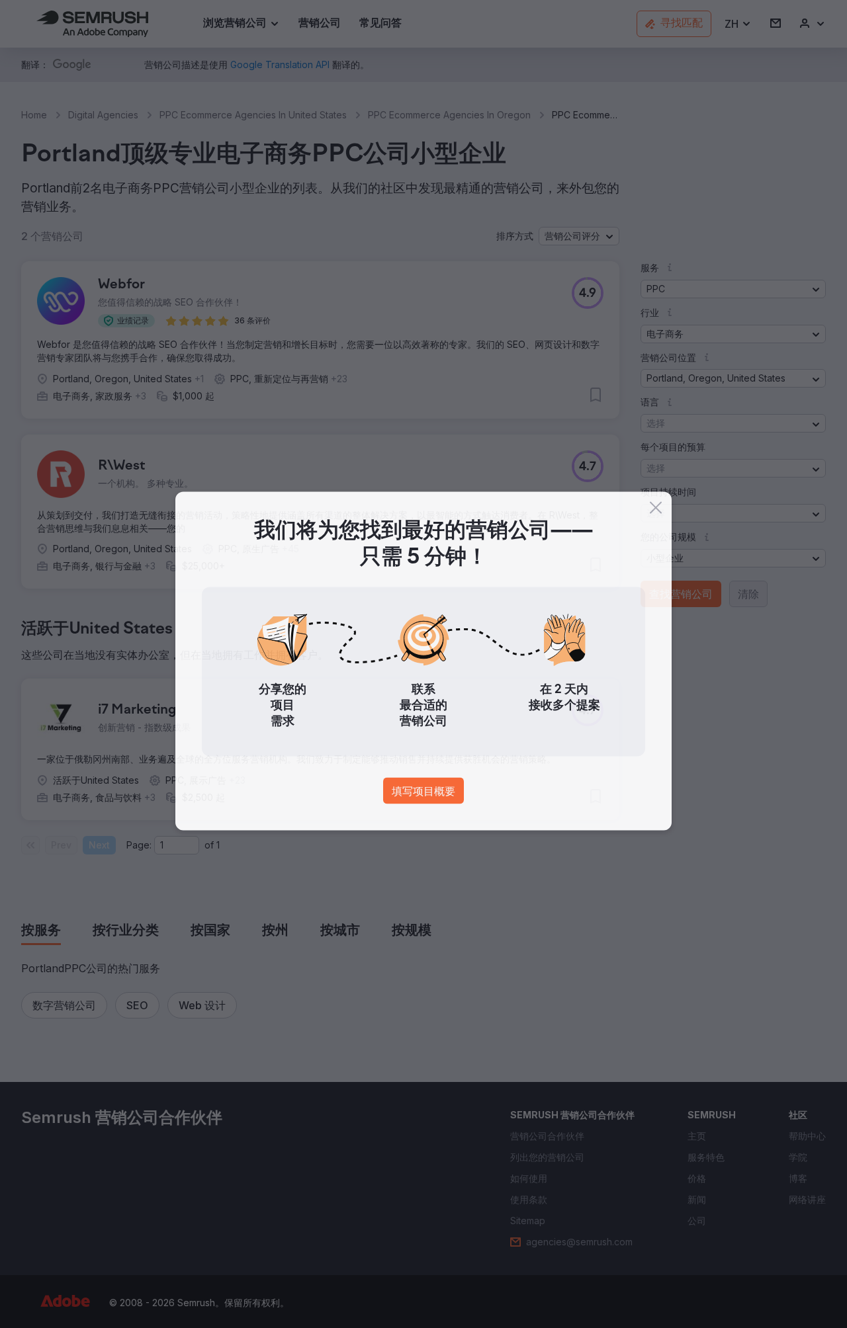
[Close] (656, 510)
